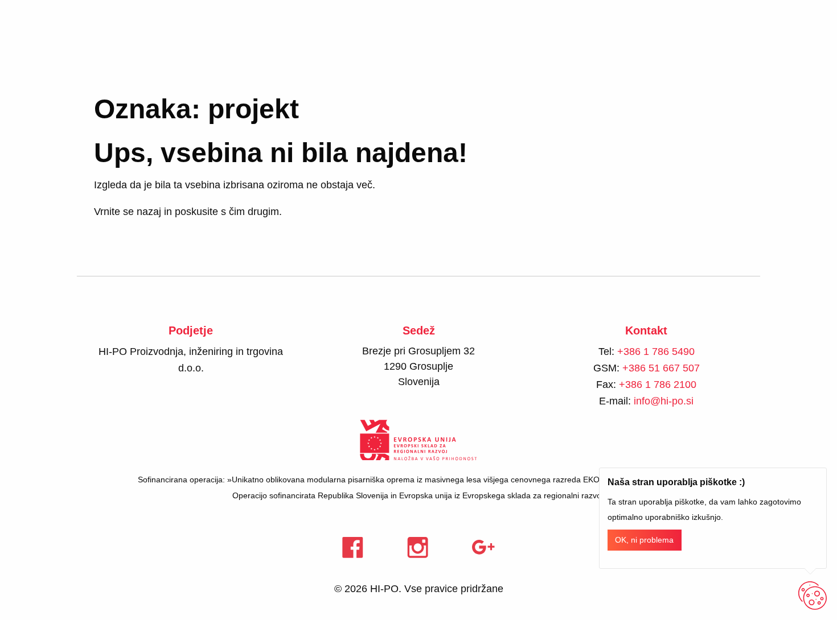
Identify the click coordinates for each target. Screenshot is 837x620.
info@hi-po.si (664, 401)
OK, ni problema (644, 540)
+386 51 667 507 (661, 368)
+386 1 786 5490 (656, 351)
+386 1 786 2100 (657, 384)
